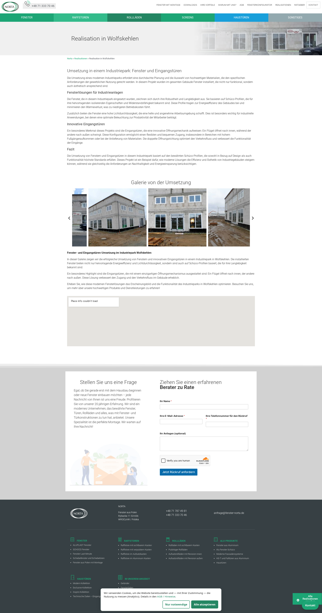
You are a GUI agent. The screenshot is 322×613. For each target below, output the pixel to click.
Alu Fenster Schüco (225, 549)
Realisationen (283, 5)
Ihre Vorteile (207, 5)
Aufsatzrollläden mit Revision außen (186, 558)
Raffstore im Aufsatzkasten (134, 554)
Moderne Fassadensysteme (229, 554)
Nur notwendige (176, 604)
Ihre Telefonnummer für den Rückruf (226, 417)
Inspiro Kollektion (81, 592)
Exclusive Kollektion (82, 587)
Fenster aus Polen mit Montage (88, 562)
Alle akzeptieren (205, 604)
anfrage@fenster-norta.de (229, 513)
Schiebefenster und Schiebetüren (88, 558)
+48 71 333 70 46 (176, 515)
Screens (188, 17)
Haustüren (221, 562)
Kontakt (313, 5)
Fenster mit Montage (168, 5)
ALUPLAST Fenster (82, 545)
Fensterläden (127, 587)
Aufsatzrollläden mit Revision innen (185, 554)
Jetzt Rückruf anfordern (178, 472)
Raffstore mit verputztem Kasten (136, 549)
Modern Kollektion (81, 583)
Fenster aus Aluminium (227, 545)
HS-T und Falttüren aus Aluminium (232, 558)
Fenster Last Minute (82, 554)
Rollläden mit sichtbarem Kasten (184, 545)
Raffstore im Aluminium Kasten (136, 558)
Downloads (190, 5)
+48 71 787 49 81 (176, 511)
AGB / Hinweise (166, 596)
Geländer (125, 583)
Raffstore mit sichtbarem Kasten (136, 545)
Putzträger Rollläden (178, 549)
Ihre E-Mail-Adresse (172, 415)
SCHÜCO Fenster (81, 549)
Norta (69, 58)
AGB (242, 5)
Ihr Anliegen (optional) (173, 433)
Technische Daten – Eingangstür (88, 596)
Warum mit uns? (227, 5)
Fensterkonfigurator (259, 5)
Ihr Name (166, 401)
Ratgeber (299, 5)
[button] (69, 218)
